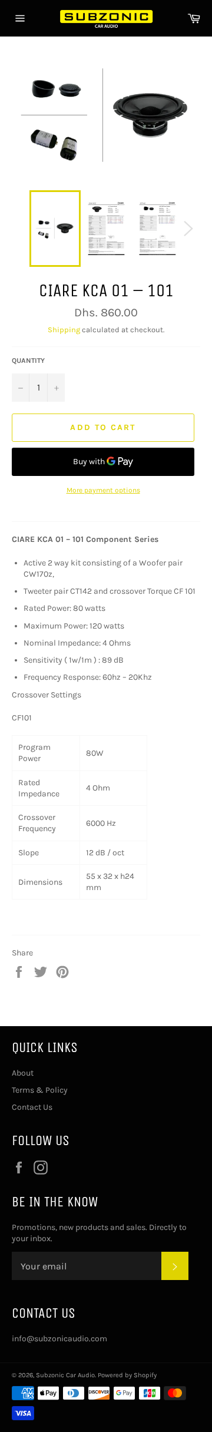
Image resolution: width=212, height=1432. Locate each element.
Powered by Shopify (127, 1375)
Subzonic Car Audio (65, 1375)
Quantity (28, 360)
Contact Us (32, 1107)
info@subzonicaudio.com (59, 1339)
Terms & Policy (40, 1090)
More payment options (103, 490)
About (23, 1073)
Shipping (64, 329)
